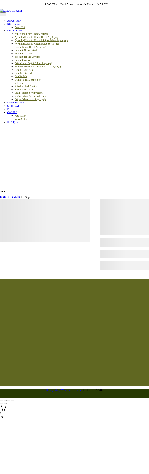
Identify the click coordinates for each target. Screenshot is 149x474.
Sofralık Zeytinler (24, 89)
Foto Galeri (20, 115)
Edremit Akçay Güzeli (26, 50)
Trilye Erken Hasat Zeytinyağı (30, 99)
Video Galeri (21, 119)
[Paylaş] (8, 400)
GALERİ (12, 112)
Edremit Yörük (22, 60)
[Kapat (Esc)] (12, 400)
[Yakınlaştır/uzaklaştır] (1, 400)
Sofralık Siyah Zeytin (26, 86)
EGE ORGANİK (10, 197)
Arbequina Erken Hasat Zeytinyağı (32, 34)
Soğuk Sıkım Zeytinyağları (29, 92)
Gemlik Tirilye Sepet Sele (28, 79)
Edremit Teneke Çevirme (27, 56)
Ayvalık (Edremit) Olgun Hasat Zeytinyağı (37, 43)
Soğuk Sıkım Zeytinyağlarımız (30, 96)
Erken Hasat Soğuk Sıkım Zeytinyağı (34, 63)
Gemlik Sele (21, 76)
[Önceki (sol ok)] (1, 403)
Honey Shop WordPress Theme (64, 390)
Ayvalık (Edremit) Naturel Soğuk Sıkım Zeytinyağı (41, 40)
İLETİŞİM (13, 122)
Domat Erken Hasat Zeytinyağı (31, 47)
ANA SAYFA (14, 20)
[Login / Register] (147, 131)
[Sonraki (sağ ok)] (5, 403)
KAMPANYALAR (16, 102)
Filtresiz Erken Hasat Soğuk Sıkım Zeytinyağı (38, 66)
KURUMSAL (14, 24)
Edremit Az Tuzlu (24, 53)
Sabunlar (19, 83)
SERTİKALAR (15, 106)
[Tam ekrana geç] (5, 400)
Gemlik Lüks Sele (24, 73)
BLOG (10, 109)
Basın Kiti (20, 27)
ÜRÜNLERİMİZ (16, 30)
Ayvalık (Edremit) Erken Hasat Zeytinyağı (37, 37)
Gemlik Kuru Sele (24, 70)
